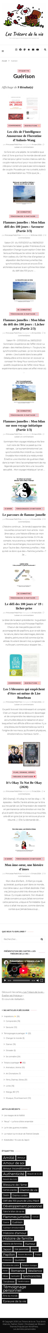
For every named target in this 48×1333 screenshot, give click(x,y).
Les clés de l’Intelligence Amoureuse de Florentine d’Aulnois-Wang (24, 136)
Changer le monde (14, 1038)
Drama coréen (20, 1195)
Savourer (9, 1027)
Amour (21, 1157)
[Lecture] (5, 980)
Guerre (6, 1222)
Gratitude (35, 1217)
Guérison (17, 1222)
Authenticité (13, 1174)
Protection (7, 1260)
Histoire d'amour (14, 1233)
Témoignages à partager (23, 216)
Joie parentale (22, 1249)
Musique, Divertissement (16, 1098)
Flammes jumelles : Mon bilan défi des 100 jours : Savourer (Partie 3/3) (24, 227)
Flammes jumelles (16, 1217)
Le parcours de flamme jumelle (24, 515)
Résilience (35, 1271)
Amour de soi (13, 1163)
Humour (30, 1243)
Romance (18, 1271)
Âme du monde (10, 1296)
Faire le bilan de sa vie (13, 1211)
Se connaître (24, 212)
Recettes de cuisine (11, 1265)
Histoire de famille (18, 1238)
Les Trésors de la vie (24, 33)
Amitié (8, 1158)
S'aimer (8, 509)
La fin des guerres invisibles (15, 1128)
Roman (5, 1271)
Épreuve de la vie (14, 1301)
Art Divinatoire (12, 1073)
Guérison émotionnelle (13, 1228)
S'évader (9, 1050)
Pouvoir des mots (25, 1255)
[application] (23, 970)
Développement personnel (22, 1206)
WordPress (33, 1326)
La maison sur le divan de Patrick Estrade (21, 1134)
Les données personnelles (24, 1329)
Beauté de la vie (34, 1174)
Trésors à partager (23, 776)
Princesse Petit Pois (14, 144)
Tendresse (9, 1281)
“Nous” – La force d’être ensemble (18, 1121)
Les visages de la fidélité (14, 1115)
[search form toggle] (45, 50)
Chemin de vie (28, 1190)
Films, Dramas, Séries (24, 772)
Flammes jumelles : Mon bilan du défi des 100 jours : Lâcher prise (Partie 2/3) (24, 324)
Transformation (24, 1281)
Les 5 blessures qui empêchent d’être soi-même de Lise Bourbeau (24, 693)
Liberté (34, 1249)
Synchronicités (32, 1276)
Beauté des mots (10, 1179)
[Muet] (38, 980)
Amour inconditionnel (16, 1168)
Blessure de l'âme (15, 1184)
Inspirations (31, 125)
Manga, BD (11, 1092)
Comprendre (14, 125)
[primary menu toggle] (3, 51)
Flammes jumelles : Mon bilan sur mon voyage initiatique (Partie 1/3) (24, 426)
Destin (6, 1195)
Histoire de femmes (12, 1244)
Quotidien (20, 1260)
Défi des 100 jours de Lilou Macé (21, 1200)
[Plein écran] (41, 980)
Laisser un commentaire (24, 147)
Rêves (5, 1276)
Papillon (9, 1254)
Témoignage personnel (14, 1289)
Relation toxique (29, 1265)
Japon (7, 1249)
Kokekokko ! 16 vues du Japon (16, 1140)
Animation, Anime (13, 1067)
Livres (8, 1086)
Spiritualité (15, 1276)
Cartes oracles (10, 1190)
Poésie (38, 1254)
